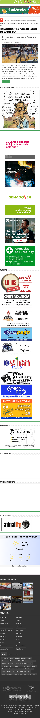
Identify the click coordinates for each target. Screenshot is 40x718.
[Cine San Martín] (16, 378)
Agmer (29, 658)
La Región (18, 633)
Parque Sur (5, 666)
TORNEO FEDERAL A (25, 671)
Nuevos (11, 654)
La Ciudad (19, 627)
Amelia (2, 620)
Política (18, 642)
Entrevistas (3, 646)
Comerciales (4, 623)
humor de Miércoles (25, 666)
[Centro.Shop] (16, 300)
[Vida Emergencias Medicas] (16, 363)
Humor (18, 620)
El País (2, 642)
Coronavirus (5, 661)
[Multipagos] (16, 334)
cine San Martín (32, 674)
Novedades (19, 636)
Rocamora (12, 661)
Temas (4, 654)
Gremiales (19, 617)
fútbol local (23, 674)
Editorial (2, 639)
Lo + (16, 654)
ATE (10, 666)
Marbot (4, 669)
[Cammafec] (16, 391)
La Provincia (19, 630)
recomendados (28, 663)
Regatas (9, 671)
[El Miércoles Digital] (20, 9)
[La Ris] (16, 282)
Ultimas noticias (20, 646)
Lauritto (24, 669)
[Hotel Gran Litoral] (16, 409)
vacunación (32, 661)
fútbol (3, 671)
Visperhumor (19, 649)
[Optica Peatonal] (16, 348)
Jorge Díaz (15, 666)
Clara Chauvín (17, 669)
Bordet (34, 666)
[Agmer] (16, 317)
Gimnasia (17, 658)
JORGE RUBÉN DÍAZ (22, 661)
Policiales (18, 639)
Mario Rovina (11, 663)
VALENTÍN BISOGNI (7, 674)
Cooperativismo (5, 627)
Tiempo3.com (23, 566)
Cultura (2, 633)
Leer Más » (6, 81)
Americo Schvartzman (7, 658)
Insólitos (18, 623)
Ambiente (3, 617)
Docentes (30, 669)
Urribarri (10, 669)
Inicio (1, 23)
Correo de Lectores (6, 630)
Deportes (18, 42)
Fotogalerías (4, 649)
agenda (4, 663)
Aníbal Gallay (19, 663)
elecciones (15, 671)
